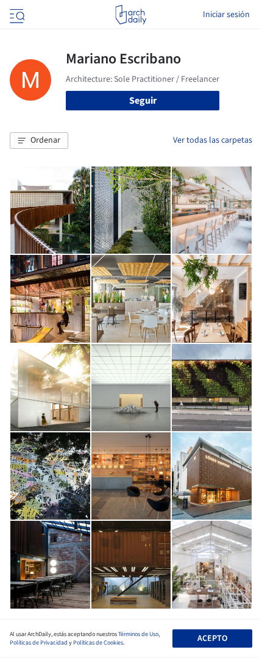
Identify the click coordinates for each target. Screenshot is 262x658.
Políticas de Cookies (98, 642)
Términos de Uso (138, 634)
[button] (39, 140)
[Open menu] (15, 14)
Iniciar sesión (226, 14)
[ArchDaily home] (130, 14)
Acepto (212, 638)
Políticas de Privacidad (39, 642)
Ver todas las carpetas (212, 140)
